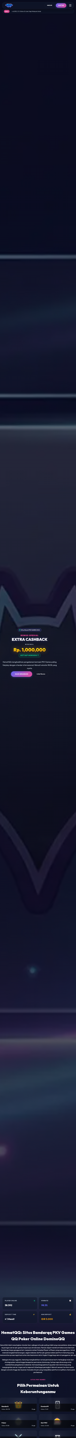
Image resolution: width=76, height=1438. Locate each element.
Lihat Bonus (41, 674)
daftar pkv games (43, 1353)
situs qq (11, 1360)
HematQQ (4, 1345)
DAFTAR (61, 5)
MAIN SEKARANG (21, 674)
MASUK (49, 5)
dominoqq (63, 1365)
